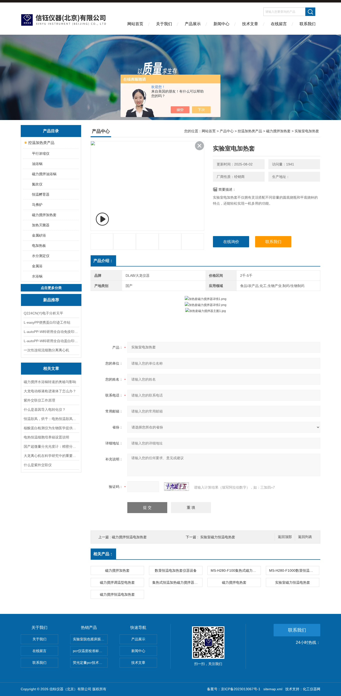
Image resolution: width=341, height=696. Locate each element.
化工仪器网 (311, 689)
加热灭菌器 (40, 225)
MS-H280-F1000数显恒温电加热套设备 (294, 570)
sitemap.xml (272, 689)
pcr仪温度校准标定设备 (90, 651)
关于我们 (164, 24)
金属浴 (37, 266)
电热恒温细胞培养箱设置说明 (46, 437)
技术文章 (250, 24)
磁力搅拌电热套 (234, 582)
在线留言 (279, 24)
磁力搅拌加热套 (44, 215)
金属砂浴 (39, 235)
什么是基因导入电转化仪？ (45, 410)
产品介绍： (103, 261)
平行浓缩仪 (40, 153)
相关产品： (103, 554)
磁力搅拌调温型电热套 (117, 582)
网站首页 (135, 24)
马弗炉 (37, 205)
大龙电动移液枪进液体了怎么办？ (50, 391)
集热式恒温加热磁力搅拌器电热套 (177, 582)
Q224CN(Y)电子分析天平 (43, 313)
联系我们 (308, 24)
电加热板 (39, 246)
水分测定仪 (40, 256)
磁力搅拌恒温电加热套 (129, 537)
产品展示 (193, 24)
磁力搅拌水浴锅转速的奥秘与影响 (50, 382)
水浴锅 (37, 276)
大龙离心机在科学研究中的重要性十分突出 (51, 456)
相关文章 (51, 368)
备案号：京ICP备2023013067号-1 (233, 689)
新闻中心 (221, 24)
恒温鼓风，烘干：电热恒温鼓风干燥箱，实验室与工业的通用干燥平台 (51, 419)
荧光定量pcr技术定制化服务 (90, 663)
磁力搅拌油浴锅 (44, 174)
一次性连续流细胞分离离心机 (46, 350)
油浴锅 (37, 164)
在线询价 (231, 242)
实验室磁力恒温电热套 (217, 537)
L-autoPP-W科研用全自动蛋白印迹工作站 (51, 341)
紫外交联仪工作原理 (39, 400)
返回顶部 (285, 537)
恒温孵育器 (40, 194)
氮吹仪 (37, 184)
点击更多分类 (51, 288)
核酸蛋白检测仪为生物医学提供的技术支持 (51, 428)
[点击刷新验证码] (176, 486)
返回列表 (305, 537)
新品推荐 (51, 300)
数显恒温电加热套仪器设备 (176, 570)
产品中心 (227, 131)
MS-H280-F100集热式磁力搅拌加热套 (236, 570)
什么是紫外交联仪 (38, 465)
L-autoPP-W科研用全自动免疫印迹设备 (51, 332)
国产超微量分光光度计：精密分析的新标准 (51, 446)
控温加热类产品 (41, 142)
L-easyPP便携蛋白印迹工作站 (47, 322)
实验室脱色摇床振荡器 (90, 639)
